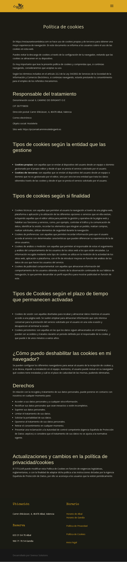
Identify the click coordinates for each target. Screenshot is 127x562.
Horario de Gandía (75, 517)
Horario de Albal (74, 513)
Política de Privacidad (77, 525)
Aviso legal (71, 542)
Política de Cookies (75, 534)
